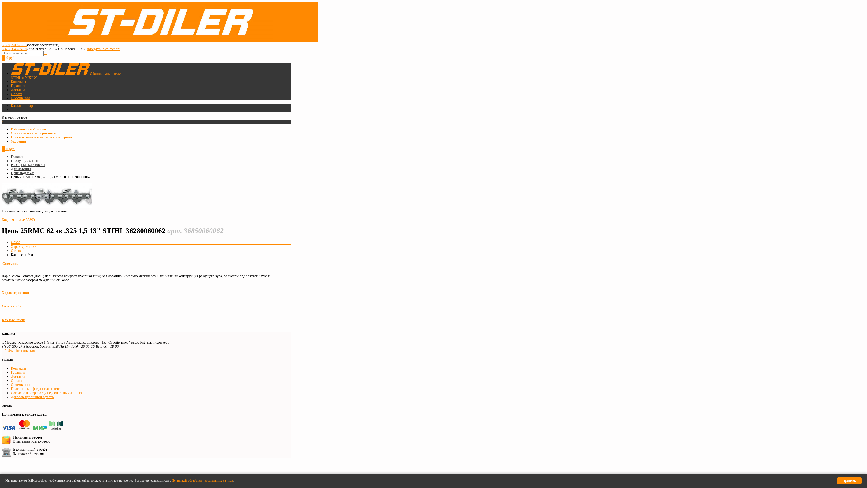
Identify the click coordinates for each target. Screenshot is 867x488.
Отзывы (17, 251)
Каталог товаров (23, 106)
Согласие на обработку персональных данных (46, 393)
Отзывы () (11, 306)
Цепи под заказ (22, 173)
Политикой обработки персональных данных (202, 480)
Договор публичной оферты (32, 397)
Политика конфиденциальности (35, 389)
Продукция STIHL (25, 161)
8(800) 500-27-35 (14, 45)
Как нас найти (13, 320)
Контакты (18, 82)
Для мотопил (21, 169)
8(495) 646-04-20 (14, 49)
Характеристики (23, 247)
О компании (20, 98)
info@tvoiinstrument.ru (103, 49)
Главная (17, 157)
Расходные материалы (28, 165)
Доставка (18, 90)
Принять (849, 481)
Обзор (15, 242)
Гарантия (18, 86)
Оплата (16, 94)
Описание (10, 263)
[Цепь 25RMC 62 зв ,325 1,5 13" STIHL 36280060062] (47, 207)
